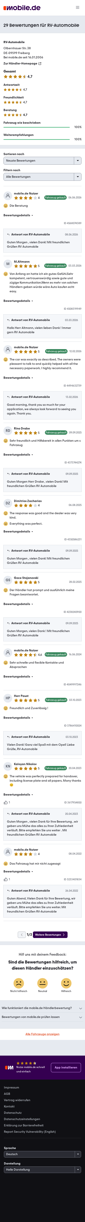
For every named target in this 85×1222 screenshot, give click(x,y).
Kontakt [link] (9, 1106)
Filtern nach (11, 170)
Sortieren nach (13, 154)
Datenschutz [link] (13, 1113)
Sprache (10, 1148)
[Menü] (78, 7)
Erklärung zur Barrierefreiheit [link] (24, 1125)
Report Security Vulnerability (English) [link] (30, 1132)
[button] (42, 215)
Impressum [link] (11, 1087)
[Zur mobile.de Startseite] (22, 8)
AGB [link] (7, 1094)
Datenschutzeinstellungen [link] (22, 1119)
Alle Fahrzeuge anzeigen (43, 1034)
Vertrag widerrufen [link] (17, 1100)
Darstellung (12, 1163)
